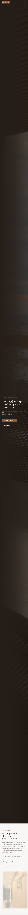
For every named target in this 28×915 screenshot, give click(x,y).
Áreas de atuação (8, 420)
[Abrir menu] (24, 2)
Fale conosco (7, 425)
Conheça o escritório (7, 867)
